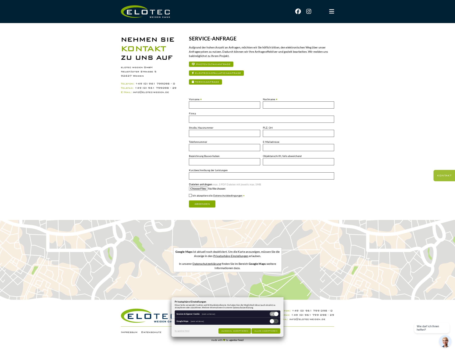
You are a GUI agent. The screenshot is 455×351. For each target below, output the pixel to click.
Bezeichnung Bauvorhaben (204, 155)
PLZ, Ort (268, 127)
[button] (331, 12)
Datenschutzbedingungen (228, 195)
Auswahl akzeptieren (234, 331)
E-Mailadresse (271, 141)
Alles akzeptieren (265, 331)
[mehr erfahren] (208, 314)
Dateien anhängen (225, 184)
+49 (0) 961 (146, 83)
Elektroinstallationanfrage (217, 73)
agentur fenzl (236, 340)
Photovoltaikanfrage (213, 64)
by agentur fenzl (182, 331)
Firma (192, 113)
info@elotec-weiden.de (151, 92)
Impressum (129, 332)
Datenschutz (151, 332)
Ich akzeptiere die (218, 195)
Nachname (269, 99)
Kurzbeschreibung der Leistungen (208, 170)
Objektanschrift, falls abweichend (282, 155)
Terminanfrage (206, 82)
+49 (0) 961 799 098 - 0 (312, 310)
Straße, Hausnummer (201, 127)
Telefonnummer (198, 141)
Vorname (194, 99)
